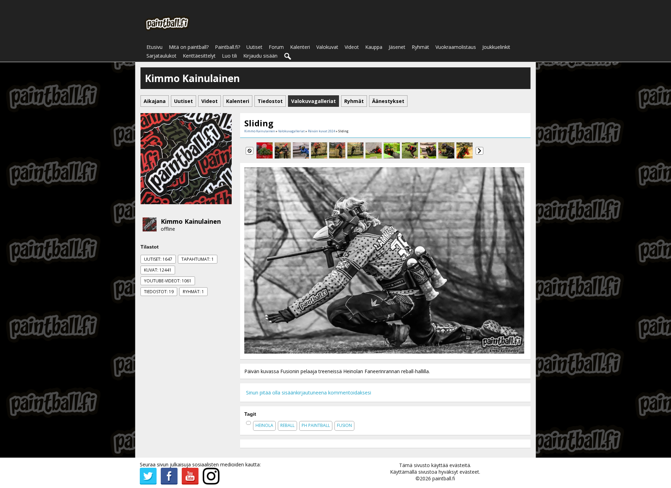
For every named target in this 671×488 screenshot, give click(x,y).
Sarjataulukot (161, 55)
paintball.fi (443, 478)
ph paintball (316, 425)
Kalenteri (300, 47)
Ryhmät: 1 (193, 292)
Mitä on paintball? (189, 47)
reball (287, 425)
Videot (352, 47)
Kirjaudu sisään (260, 55)
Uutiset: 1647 (158, 259)
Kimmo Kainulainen (191, 221)
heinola (264, 425)
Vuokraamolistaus (455, 47)
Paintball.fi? (227, 47)
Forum (276, 47)
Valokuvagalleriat (291, 131)
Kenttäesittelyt (199, 55)
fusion (344, 425)
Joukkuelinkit (496, 47)
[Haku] (288, 56)
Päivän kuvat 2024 (321, 131)
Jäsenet (397, 47)
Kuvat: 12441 (158, 270)
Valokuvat (327, 47)
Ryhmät (420, 47)
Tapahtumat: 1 (197, 259)
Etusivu (154, 47)
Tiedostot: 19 (159, 292)
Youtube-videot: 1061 (168, 281)
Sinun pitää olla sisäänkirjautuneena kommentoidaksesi (308, 392)
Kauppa (373, 47)
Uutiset (254, 47)
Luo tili (229, 55)
